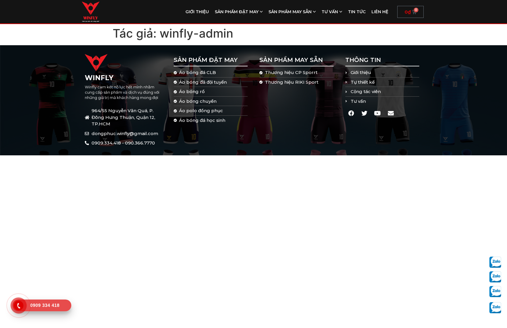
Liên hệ (379, 11)
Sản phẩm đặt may (236, 11)
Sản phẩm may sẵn (290, 11)
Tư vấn (330, 11)
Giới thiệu (197, 11)
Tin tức (357, 11)
